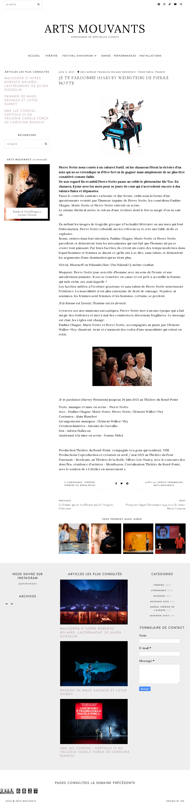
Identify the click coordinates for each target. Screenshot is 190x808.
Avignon (161, 595)
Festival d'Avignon (78, 55)
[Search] (38, 4)
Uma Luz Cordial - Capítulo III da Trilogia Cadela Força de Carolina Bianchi (26, 116)
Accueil (34, 55)
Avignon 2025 (162, 615)
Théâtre (51, 55)
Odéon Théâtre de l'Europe (162, 608)
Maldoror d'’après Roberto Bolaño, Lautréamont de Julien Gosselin (26, 84)
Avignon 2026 (162, 601)
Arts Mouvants (95, 28)
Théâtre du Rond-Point (80, 485)
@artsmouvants (28, 583)
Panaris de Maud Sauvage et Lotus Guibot (21, 100)
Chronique (74, 482)
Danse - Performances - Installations (131, 55)
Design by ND (175, 800)
